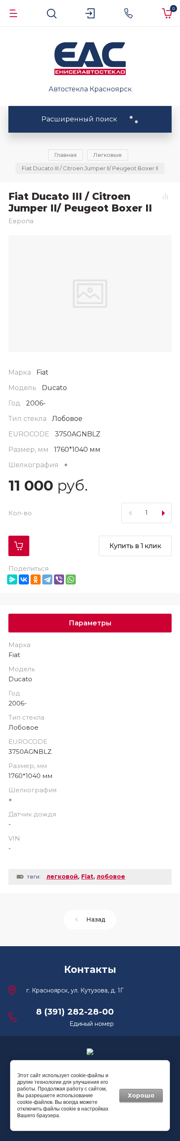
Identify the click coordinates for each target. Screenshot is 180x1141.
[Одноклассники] (36, 579)
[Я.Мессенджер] (12, 579)
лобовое (111, 876)
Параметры (90, 623)
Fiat (87, 876)
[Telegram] (47, 579)
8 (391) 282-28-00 (75, 1012)
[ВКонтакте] (24, 579)
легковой (62, 876)
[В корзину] (18, 546)
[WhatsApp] (71, 579)
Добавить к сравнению (165, 196)
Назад (95, 919)
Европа (20, 221)
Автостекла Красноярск (90, 89)
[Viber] (59, 579)
